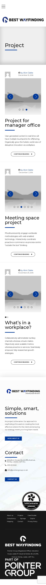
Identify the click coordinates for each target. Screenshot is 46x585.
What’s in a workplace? (18, 325)
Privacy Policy (32, 521)
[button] (10, 97)
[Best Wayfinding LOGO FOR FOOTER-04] (23, 391)
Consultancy (11, 518)
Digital (32, 518)
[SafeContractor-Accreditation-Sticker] (31, 501)
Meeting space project (22, 220)
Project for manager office (22, 123)
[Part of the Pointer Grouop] (23, 567)
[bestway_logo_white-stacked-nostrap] (23, 541)
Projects (20, 515)
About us (10, 515)
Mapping (10, 521)
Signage (23, 518)
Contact (20, 521)
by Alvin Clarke (27, 73)
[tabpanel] (23, 96)
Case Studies (32, 515)
